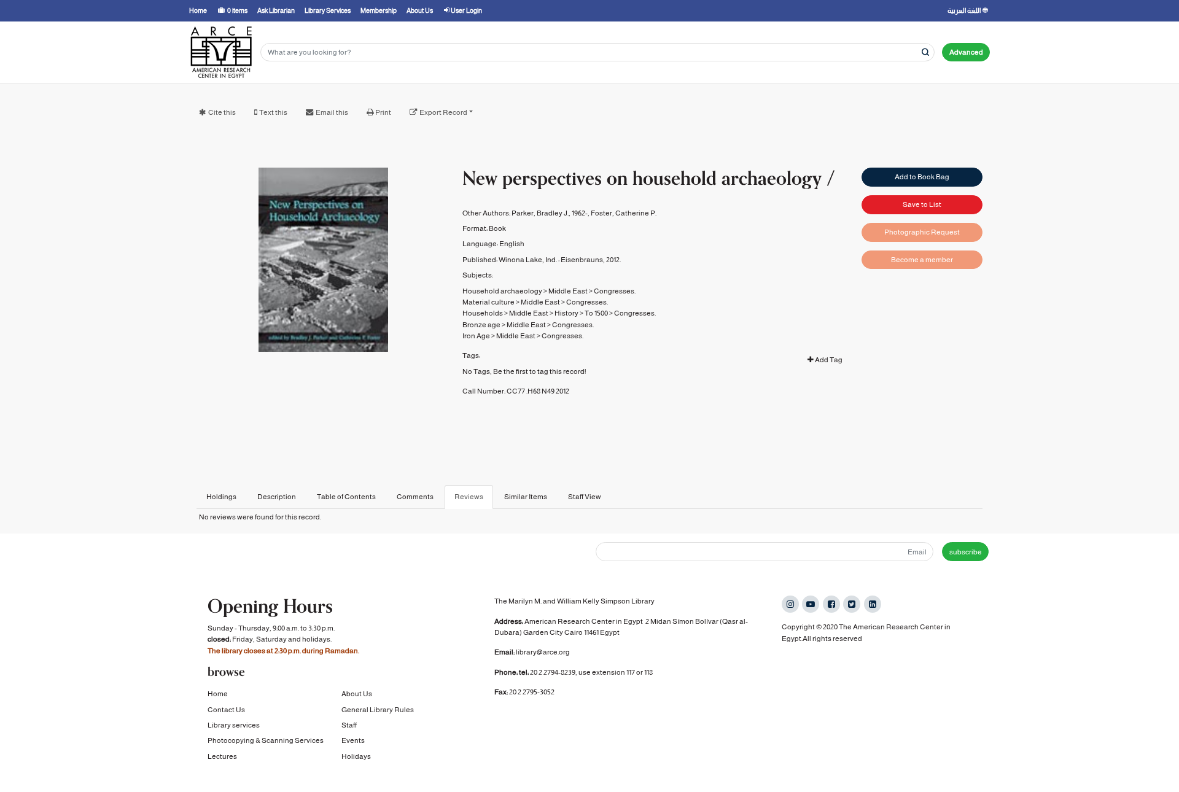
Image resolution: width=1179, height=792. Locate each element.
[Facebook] (831, 604)
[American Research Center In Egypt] (221, 52)
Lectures (222, 756)
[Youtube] (810, 604)
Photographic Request (922, 232)
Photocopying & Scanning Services (266, 740)
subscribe (965, 552)
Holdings (221, 496)
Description (276, 496)
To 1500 (596, 313)
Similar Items (525, 496)
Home (218, 693)
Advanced (966, 52)
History (566, 313)
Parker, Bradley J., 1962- (550, 213)
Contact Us (226, 709)
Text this (273, 112)
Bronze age (481, 324)
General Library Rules (377, 709)
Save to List (922, 204)
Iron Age (476, 336)
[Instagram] (790, 604)
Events (353, 740)
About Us (356, 693)
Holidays (356, 756)
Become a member (922, 259)
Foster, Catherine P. (623, 213)
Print (383, 112)
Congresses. (615, 291)
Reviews (468, 496)
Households (482, 313)
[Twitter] (851, 604)
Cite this (222, 112)
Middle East (568, 291)
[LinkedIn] (872, 604)
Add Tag (828, 359)
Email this (332, 112)
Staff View (584, 496)
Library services (234, 725)
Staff (349, 725)
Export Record (443, 112)
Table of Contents (346, 496)
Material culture (488, 302)
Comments (415, 496)
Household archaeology (502, 291)
